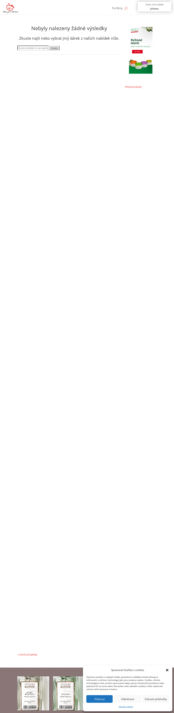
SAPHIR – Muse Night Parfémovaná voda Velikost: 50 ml (60, 626)
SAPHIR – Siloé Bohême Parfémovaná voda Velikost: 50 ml (33, 698)
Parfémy (117, 8)
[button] (167, 670)
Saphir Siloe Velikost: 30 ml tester (44, 331)
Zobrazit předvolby (156, 699)
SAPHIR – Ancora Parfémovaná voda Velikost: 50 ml (69, 696)
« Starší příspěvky (27, 654)
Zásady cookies (126, 706)
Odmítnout (127, 699)
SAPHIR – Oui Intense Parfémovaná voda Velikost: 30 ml (60, 134)
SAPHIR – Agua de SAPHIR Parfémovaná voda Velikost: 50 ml (64, 233)
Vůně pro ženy (72, 139)
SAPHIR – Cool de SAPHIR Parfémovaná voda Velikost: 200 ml (64, 429)
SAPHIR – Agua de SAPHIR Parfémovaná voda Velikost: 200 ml (64, 527)
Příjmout (99, 699)
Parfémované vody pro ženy (36, 139)
